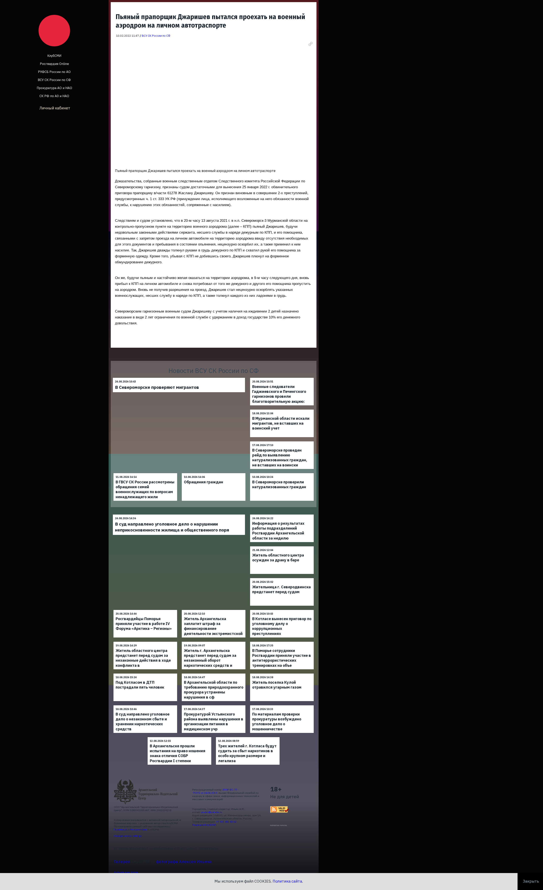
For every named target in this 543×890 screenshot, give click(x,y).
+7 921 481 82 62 (226, 821)
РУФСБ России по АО (54, 72)
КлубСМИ (54, 56)
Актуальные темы (126, 872)
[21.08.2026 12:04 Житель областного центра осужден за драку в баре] (282, 546)
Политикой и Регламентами (130, 829)
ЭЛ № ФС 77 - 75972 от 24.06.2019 (215, 791)
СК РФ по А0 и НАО (54, 96)
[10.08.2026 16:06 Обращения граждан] (213, 473)
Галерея (122, 861)
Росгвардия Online (54, 64)
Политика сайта (287, 881)
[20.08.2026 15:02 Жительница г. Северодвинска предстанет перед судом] (282, 578)
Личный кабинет (54, 108)
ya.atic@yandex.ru (211, 812)
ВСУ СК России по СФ (54, 80)
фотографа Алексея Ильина (184, 861)
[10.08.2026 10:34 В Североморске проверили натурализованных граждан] (282, 473)
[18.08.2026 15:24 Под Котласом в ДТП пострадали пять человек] (145, 673)
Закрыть (531, 881)
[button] (310, 43)
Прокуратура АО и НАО (54, 88)
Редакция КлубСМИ (204, 824)
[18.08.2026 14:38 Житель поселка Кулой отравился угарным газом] (282, 673)
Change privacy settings (128, 835)
